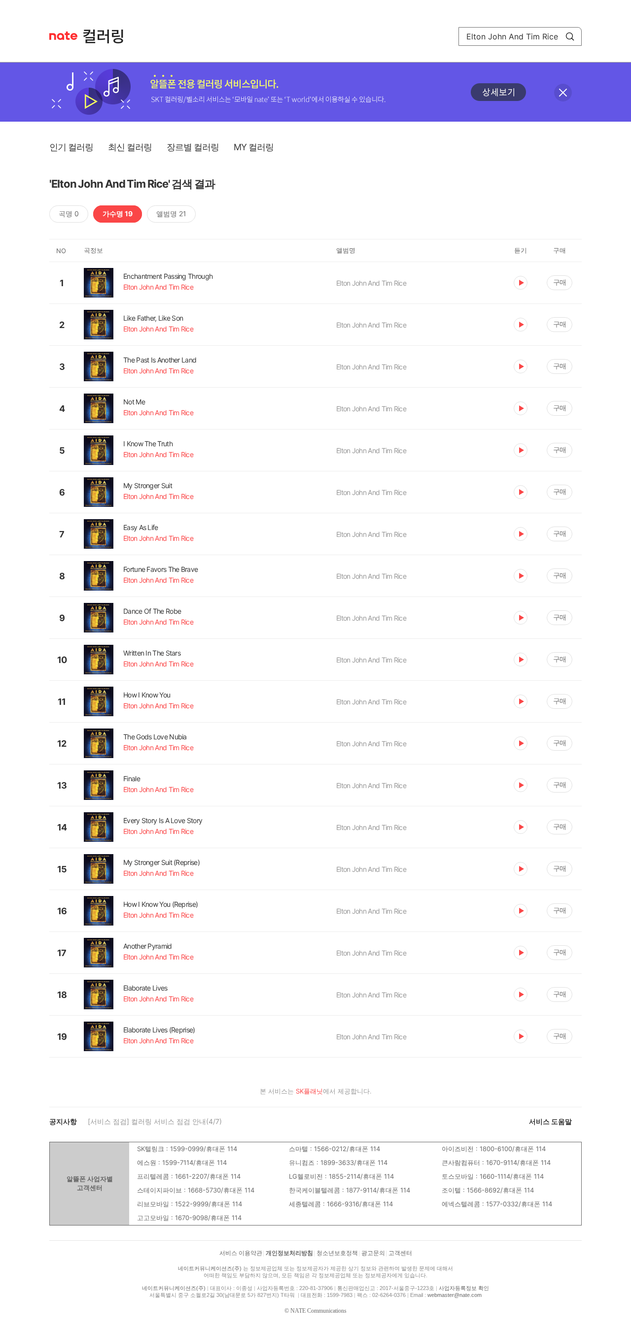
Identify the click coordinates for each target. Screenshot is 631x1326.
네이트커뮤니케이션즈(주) (210, 1268)
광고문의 (373, 1253)
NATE (63, 36)
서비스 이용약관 (240, 1253)
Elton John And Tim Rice (371, 283)
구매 (559, 282)
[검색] (570, 36)
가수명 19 (118, 213)
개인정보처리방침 (289, 1253)
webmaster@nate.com (454, 1295)
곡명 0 (69, 213)
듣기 (520, 283)
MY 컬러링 (254, 147)
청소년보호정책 (337, 1253)
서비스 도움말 (550, 1121)
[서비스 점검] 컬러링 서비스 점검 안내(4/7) (155, 1121)
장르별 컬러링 (193, 147)
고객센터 (400, 1253)
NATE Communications (318, 1310)
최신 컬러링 (130, 147)
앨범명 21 (171, 213)
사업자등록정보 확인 (464, 1288)
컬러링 (108, 36)
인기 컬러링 (71, 147)
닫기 (563, 92)
